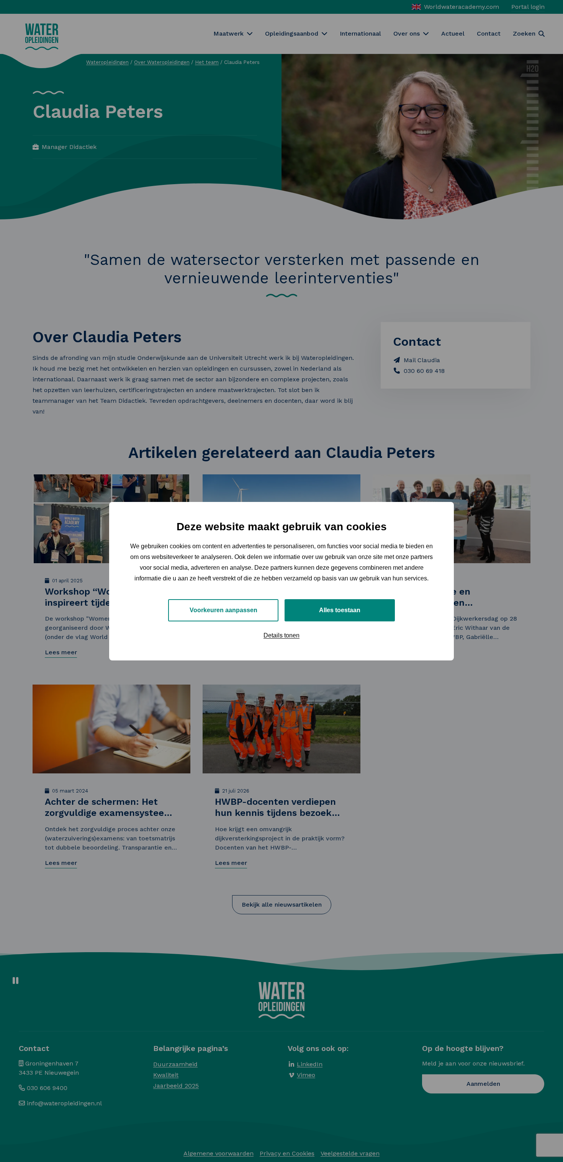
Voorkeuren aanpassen (223, 609)
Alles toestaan (339, 609)
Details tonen (281, 635)
